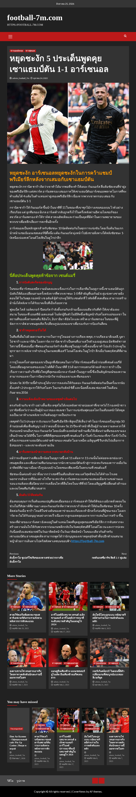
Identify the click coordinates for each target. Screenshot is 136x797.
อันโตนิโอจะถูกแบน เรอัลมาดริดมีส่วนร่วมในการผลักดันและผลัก (109, 618)
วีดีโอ (10, 780)
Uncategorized (16, 729)
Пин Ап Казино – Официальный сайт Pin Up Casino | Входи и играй (18, 742)
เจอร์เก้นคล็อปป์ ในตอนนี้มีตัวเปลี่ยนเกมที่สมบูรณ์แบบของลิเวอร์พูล (108, 674)
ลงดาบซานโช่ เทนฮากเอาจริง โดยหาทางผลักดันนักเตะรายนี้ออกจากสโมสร (26, 674)
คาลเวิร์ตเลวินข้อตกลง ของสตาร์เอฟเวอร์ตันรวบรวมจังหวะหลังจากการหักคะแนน (26, 618)
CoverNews (79, 791)
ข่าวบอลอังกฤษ (17, 51)
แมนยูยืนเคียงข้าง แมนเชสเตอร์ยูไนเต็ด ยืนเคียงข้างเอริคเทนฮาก (68, 674)
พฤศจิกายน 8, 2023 (103, 628)
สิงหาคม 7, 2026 (18, 758)
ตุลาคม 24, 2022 (40, 78)
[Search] (125, 36)
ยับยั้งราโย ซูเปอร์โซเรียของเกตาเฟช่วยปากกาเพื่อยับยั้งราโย (36, 557)
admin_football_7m (20, 78)
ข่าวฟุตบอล (30, 51)
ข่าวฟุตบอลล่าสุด (29, 607)
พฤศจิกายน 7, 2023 (20, 685)
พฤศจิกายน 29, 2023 (20, 628)
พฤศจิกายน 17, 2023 (62, 632)
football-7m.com (35, 17)
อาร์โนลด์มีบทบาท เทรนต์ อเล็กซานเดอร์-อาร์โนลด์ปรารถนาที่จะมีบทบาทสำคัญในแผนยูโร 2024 (67, 745)
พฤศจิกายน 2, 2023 (61, 685)
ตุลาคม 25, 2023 (101, 685)
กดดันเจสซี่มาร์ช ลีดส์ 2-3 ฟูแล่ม (109, 555)
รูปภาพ (21, 780)
